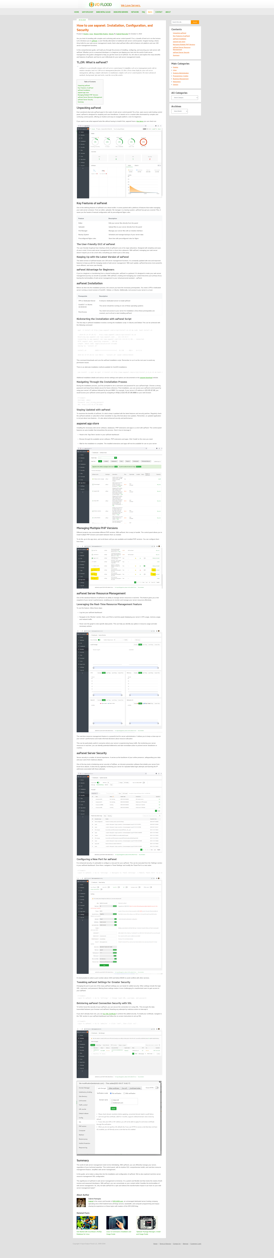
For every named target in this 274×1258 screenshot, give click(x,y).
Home (155, 1244)
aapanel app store (83, 92)
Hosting (86, 34)
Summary (81, 102)
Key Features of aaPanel (85, 88)
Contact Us (177, 1244)
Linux (91, 34)
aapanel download (146, 377)
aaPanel (94, 41)
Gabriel (90, 1201)
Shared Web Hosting (101, 34)
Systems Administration (181, 73)
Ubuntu (111, 34)
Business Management (180, 79)
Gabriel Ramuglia (122, 34)
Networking (177, 81)
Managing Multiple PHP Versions (88, 95)
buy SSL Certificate (109, 1014)
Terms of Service (165, 1244)
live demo (140, 121)
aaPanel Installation (84, 90)
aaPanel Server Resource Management (90, 97)
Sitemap (185, 1244)
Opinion (175, 84)
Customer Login (195, 1244)
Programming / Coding (180, 76)
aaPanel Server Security (85, 99)
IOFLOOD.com (118, 1201)
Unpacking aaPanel (84, 85)
